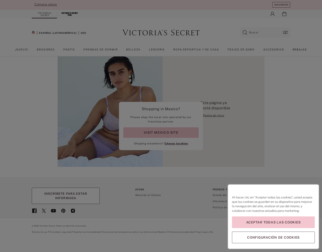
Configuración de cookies (273, 237)
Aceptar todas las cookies (273, 222)
